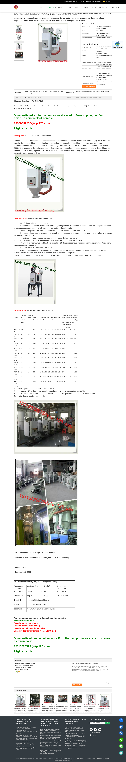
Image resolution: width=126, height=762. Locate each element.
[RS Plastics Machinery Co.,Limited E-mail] (19, 672)
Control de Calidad (100, 8)
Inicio (42, 8)
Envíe (107, 722)
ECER (71, 760)
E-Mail (92, 732)
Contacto (114, 8)
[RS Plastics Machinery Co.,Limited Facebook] (95, 729)
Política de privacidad (21, 758)
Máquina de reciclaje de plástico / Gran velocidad (75, 721)
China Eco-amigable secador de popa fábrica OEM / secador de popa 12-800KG (26, 748)
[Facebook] (121, 720)
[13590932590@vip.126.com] (121, 753)
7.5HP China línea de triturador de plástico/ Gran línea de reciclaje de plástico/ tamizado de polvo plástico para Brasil (74, 729)
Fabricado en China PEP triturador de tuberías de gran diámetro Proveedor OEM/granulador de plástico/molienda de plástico (75, 736)
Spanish (107, 1)
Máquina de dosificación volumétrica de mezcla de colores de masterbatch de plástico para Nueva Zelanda (51, 737)
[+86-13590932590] (121, 746)
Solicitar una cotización (93, 1)
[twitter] (121, 733)
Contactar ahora (90, 86)
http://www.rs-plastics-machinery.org (40, 609)
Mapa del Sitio (98, 732)
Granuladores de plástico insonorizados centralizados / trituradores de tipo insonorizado (75, 747)
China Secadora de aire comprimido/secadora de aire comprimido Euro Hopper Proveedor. (52, 758)
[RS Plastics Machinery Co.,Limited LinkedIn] (91, 729)
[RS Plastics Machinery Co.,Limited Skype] (16, 672)
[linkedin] (121, 727)
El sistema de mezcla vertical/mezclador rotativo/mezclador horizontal (49, 722)
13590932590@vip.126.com (37, 600)
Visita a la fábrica (82, 8)
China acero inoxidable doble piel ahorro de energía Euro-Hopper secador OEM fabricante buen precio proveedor (34, 709)
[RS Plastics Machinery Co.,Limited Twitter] (99, 729)
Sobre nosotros (65, 8)
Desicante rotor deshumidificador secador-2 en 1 (23, 721)
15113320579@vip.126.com (37, 604)
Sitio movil (93, 735)
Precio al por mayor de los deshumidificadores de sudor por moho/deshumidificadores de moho (25, 743)
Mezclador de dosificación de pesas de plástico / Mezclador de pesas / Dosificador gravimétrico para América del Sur (50, 731)
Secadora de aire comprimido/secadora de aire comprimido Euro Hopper (45, 13)
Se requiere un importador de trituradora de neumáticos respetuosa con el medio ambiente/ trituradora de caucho (76, 742)
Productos (51, 8)
